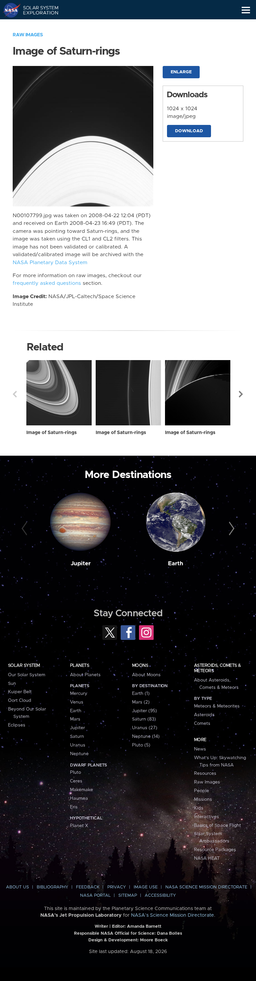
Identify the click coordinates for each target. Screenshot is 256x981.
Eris (74, 807)
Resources (205, 773)
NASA (9, 10)
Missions (203, 799)
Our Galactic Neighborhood (37, 25)
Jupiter (81, 564)
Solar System (24, 665)
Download (189, 131)
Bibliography (52, 887)
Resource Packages (215, 849)
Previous (15, 394)
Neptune (79, 753)
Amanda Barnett (144, 926)
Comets (202, 723)
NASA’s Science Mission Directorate (172, 915)
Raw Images (28, 35)
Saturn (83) (144, 719)
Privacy (116, 887)
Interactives (206, 816)
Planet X (79, 825)
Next (241, 394)
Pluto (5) (141, 745)
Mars (75, 719)
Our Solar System (26, 675)
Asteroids (204, 715)
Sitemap (127, 895)
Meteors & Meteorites (217, 706)
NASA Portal (95, 895)
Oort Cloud (19, 700)
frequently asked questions (47, 283)
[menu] (245, 10)
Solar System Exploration (37, 10)
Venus (76, 702)
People (201, 790)
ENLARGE (181, 72)
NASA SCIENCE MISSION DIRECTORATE (206, 887)
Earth (175, 564)
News (200, 749)
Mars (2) (141, 702)
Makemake (81, 789)
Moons (140, 665)
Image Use (146, 887)
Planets (79, 665)
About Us (17, 887)
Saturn (77, 736)
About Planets (85, 675)
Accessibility (160, 895)
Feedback (87, 887)
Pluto (75, 772)
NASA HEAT (207, 858)
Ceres (76, 781)
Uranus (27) (144, 728)
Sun (12, 683)
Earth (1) (141, 693)
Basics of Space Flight (217, 825)
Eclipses (16, 725)
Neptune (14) (146, 736)
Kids (198, 808)
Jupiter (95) (144, 711)
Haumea (79, 798)
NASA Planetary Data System (50, 262)
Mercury (78, 693)
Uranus (77, 745)
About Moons (146, 675)
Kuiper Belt (20, 692)
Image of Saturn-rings (51, 432)
